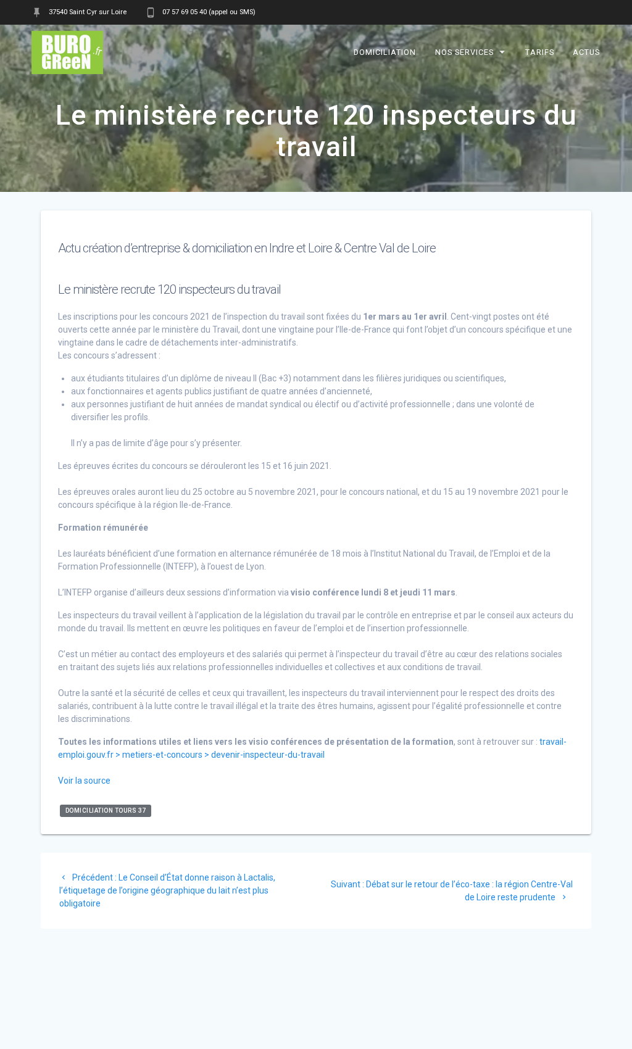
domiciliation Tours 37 (105, 810)
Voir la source (84, 781)
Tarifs (539, 52)
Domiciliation (385, 52)
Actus (586, 52)
